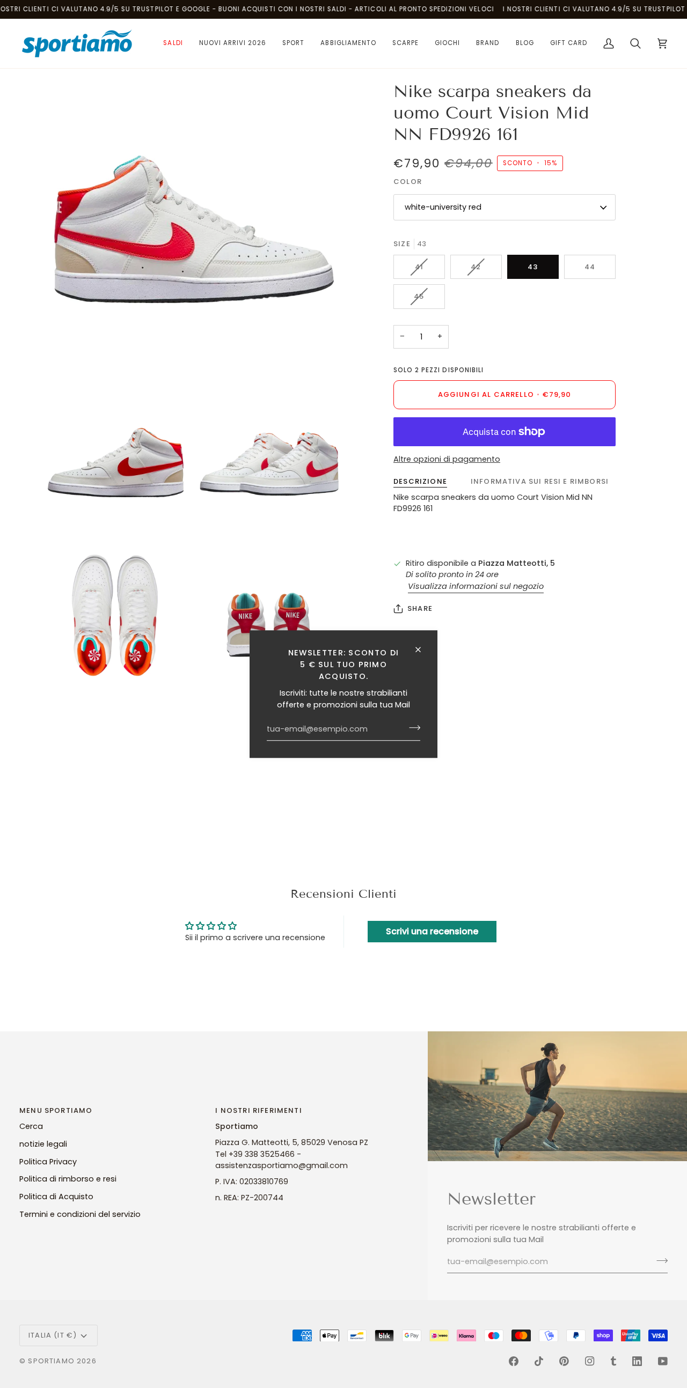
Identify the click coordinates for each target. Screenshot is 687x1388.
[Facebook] (513, 1361)
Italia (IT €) (52, 1335)
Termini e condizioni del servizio (80, 1214)
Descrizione (420, 481)
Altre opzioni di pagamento (446, 459)
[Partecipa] (411, 727)
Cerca (31, 1126)
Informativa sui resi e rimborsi (540, 481)
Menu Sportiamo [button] (55, 1110)
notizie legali (43, 1144)
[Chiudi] (422, 649)
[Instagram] (590, 1361)
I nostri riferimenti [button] (258, 1110)
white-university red (443, 207)
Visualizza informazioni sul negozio (476, 586)
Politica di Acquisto (56, 1196)
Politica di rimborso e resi (67, 1178)
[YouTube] (663, 1361)
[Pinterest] (564, 1361)
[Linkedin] (637, 1361)
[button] (173, 43)
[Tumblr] (613, 1361)
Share (420, 608)
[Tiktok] (539, 1361)
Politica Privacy (48, 1161)
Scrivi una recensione (432, 931)
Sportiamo (51, 1361)
